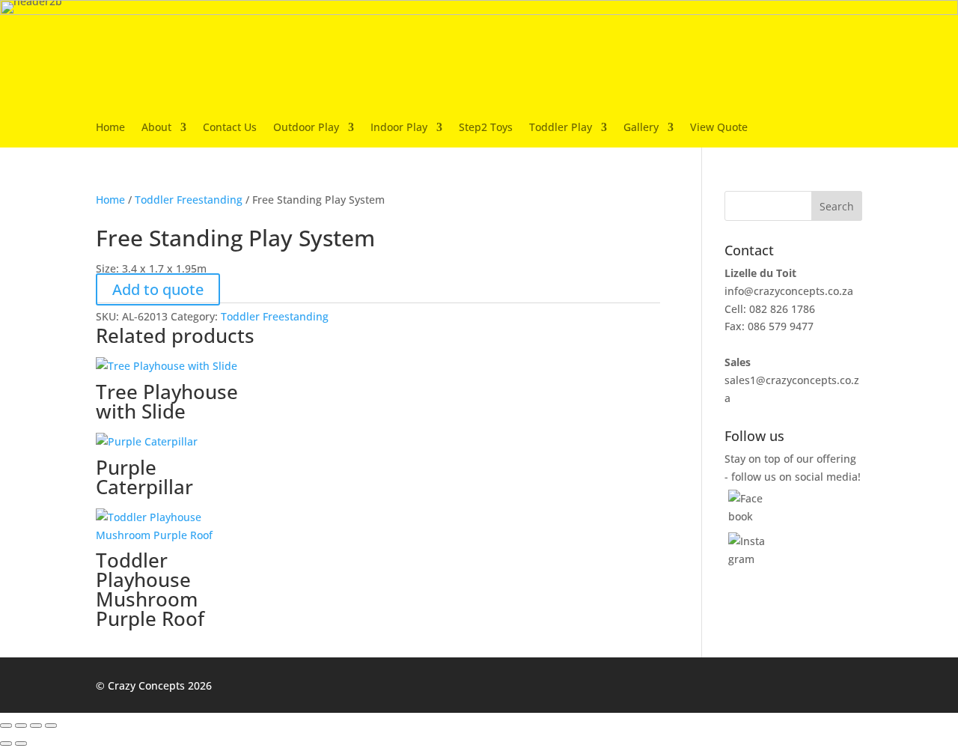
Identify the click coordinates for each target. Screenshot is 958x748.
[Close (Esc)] (51, 725)
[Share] (36, 725)
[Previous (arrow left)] (6, 743)
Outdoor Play (306, 128)
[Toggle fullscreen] (21, 725)
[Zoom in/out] (6, 725)
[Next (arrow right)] (21, 743)
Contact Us (230, 128)
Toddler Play (560, 128)
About (156, 128)
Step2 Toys (486, 128)
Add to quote (158, 289)
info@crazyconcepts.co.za (788, 291)
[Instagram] (747, 559)
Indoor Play (398, 128)
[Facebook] (747, 516)
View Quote (719, 128)
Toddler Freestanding (188, 199)
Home (110, 128)
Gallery (641, 128)
